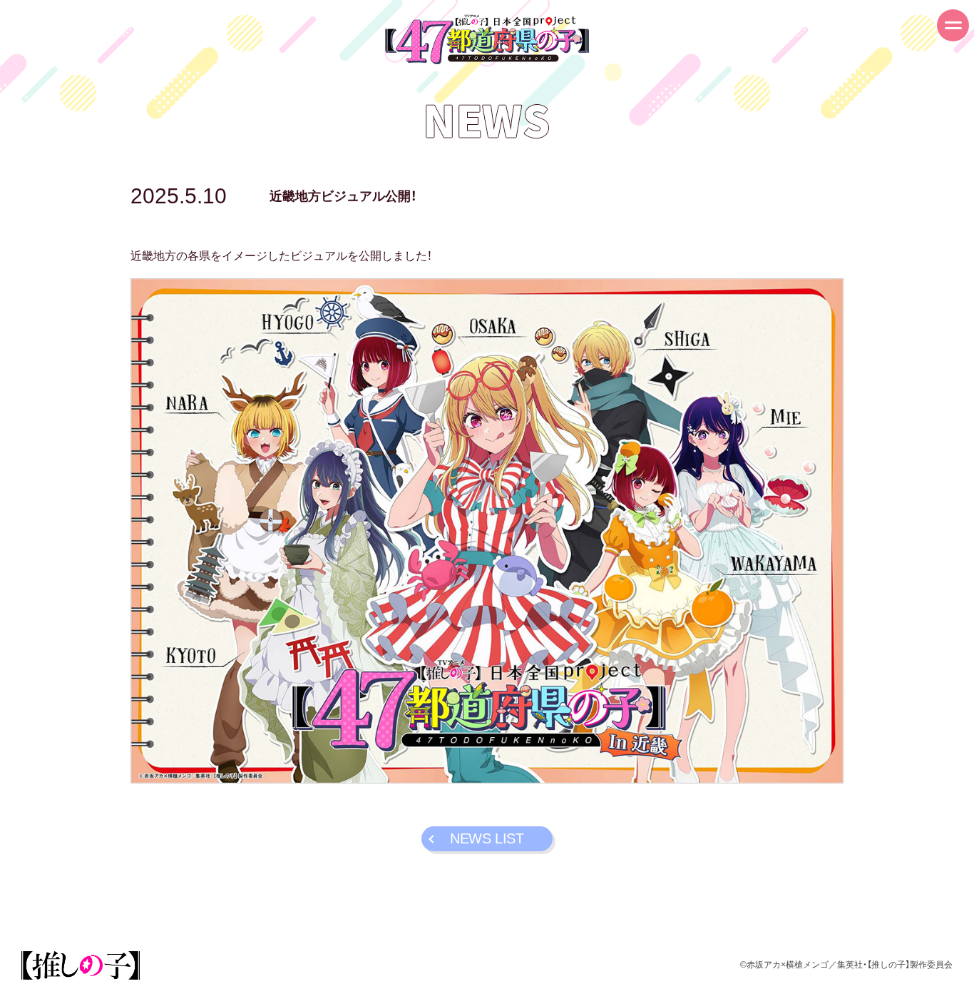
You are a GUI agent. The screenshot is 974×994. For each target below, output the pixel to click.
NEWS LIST (486, 838)
